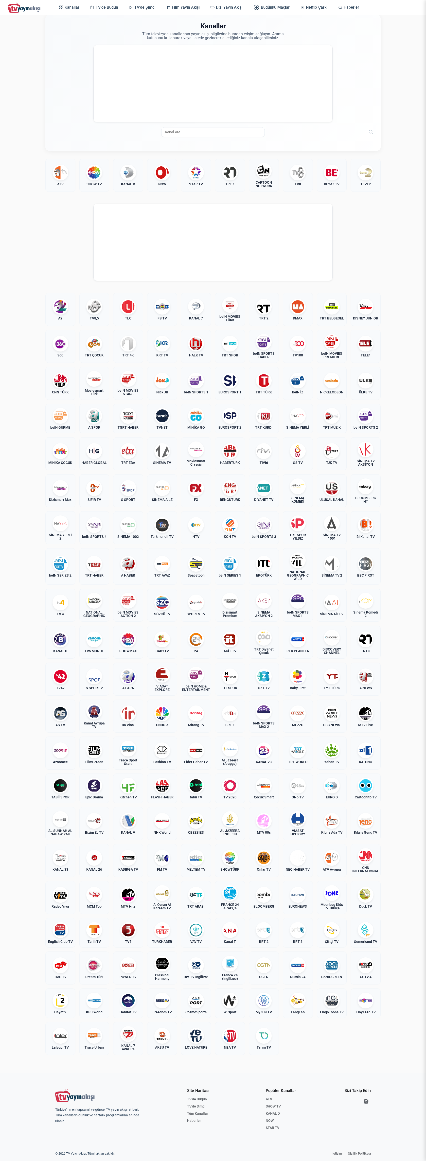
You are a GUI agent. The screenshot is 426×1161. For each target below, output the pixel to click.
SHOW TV (273, 1106)
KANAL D (273, 1113)
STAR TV (272, 1128)
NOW (270, 1121)
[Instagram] (366, 1101)
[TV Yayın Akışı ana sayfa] (75, 1095)
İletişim (337, 1153)
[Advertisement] (213, 83)
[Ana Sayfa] (25, 7)
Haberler (194, 1121)
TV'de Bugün (197, 1099)
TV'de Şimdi (196, 1106)
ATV (269, 1099)
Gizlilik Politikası (359, 1153)
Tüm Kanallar (197, 1113)
